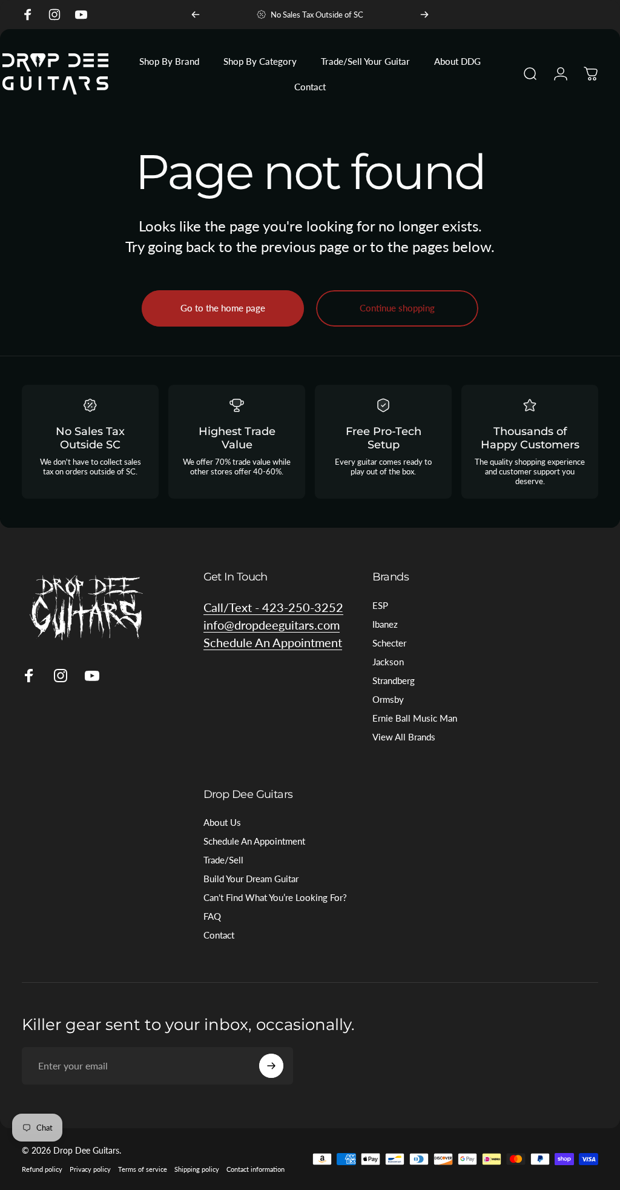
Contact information (255, 1169)
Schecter (389, 642)
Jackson (388, 661)
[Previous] (195, 14)
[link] (272, 642)
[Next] (424, 14)
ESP (380, 605)
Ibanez (385, 624)
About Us (222, 822)
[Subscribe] (271, 1066)
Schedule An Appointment (254, 841)
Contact (218, 934)
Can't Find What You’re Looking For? (275, 897)
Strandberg (393, 680)
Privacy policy (90, 1169)
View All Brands (403, 736)
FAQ (212, 916)
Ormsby (388, 699)
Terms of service (142, 1169)
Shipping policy (196, 1169)
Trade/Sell (223, 859)
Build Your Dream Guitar (250, 878)
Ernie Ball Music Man (414, 718)
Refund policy (42, 1169)
